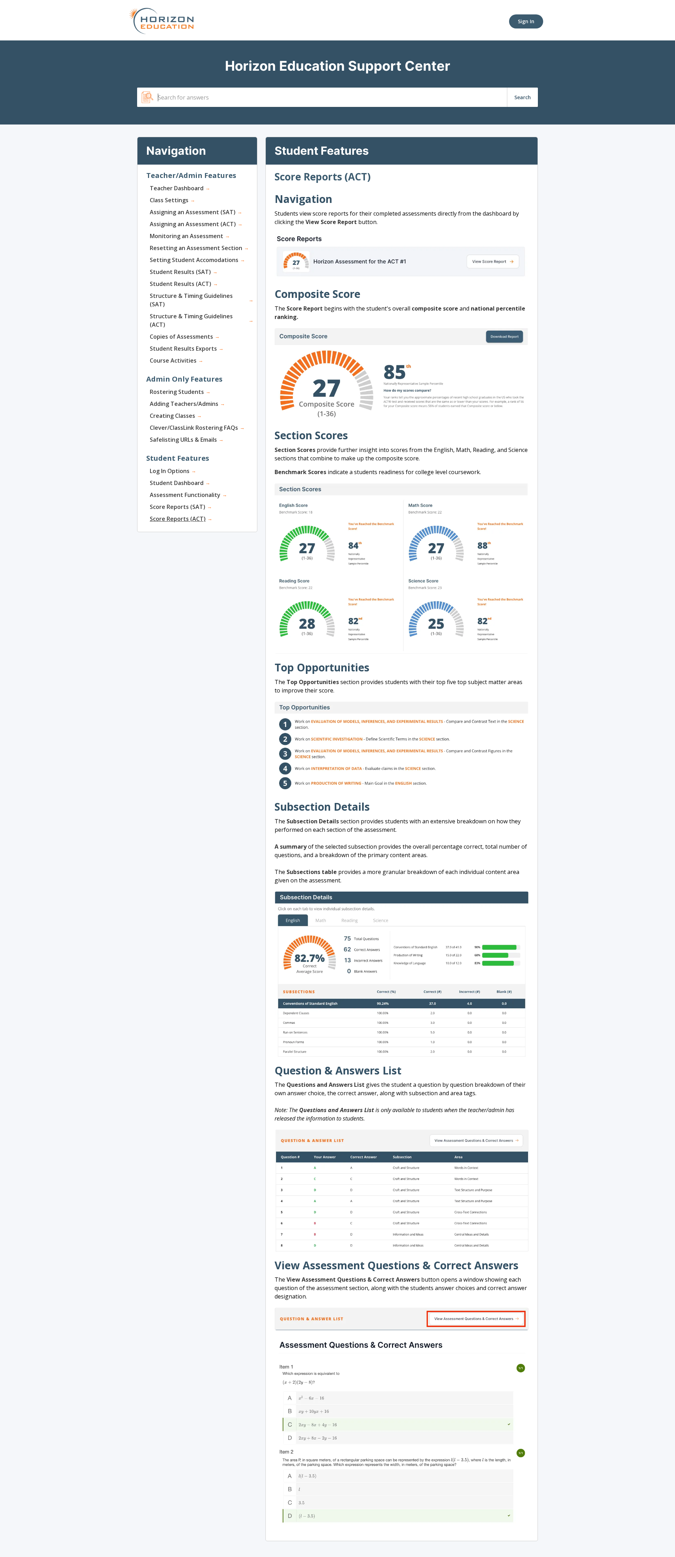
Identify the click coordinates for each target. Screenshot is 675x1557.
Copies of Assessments (181, 336)
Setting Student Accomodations (194, 260)
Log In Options (169, 471)
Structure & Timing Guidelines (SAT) (191, 300)
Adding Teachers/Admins (184, 404)
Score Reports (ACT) (178, 519)
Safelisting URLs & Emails (183, 440)
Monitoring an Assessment (186, 236)
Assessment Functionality (185, 495)
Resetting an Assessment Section (196, 248)
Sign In (526, 21)
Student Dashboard (177, 483)
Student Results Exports (183, 348)
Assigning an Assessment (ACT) (193, 224)
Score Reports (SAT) (177, 507)
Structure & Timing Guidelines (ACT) (191, 320)
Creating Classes (172, 416)
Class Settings (169, 200)
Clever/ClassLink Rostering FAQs (194, 428)
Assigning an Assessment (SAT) (193, 212)
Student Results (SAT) (180, 272)
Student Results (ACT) (180, 284)
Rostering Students (177, 392)
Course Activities (173, 360)
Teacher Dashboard (177, 188)
